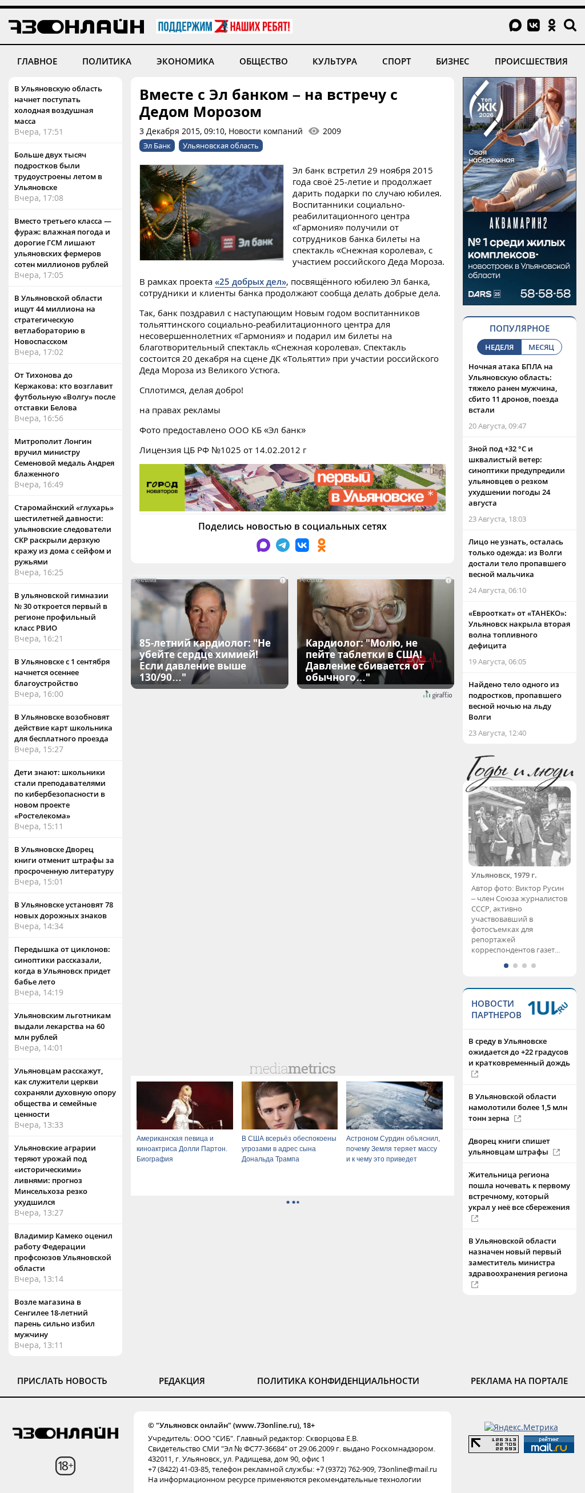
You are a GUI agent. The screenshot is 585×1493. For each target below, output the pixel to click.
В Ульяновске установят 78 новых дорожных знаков (63, 910)
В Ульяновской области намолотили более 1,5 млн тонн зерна (517, 1118)
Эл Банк (157, 145)
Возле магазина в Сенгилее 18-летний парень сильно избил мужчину (54, 1318)
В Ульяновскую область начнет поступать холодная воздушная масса (58, 104)
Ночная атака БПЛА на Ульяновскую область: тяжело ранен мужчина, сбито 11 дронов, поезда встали (513, 388)
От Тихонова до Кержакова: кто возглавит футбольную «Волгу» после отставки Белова (64, 391)
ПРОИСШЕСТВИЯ (531, 61)
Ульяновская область (221, 145)
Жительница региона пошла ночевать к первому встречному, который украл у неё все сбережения (519, 1201)
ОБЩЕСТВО (263, 61)
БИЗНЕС (453, 61)
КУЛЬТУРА (334, 61)
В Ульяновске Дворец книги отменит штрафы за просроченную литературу (64, 860)
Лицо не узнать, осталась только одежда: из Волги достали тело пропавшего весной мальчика (517, 557)
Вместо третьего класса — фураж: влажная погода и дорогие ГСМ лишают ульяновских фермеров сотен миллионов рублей (62, 242)
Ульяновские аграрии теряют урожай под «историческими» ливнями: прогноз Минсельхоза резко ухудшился (55, 1175)
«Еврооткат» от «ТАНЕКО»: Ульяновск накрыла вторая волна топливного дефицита (519, 629)
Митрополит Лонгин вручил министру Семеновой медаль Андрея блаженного (64, 457)
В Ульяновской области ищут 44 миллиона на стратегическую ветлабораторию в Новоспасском (58, 319)
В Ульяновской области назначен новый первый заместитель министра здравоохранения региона (518, 1267)
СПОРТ (396, 61)
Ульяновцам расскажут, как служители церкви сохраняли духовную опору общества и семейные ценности (65, 1092)
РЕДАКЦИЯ (182, 1380)
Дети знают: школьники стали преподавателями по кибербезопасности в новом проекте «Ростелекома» (60, 794)
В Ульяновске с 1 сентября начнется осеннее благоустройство (62, 672)
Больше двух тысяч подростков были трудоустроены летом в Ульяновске (58, 171)
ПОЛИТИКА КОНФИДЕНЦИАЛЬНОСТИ (338, 1380)
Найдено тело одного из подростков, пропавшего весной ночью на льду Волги (515, 700)
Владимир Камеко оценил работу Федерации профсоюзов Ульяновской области (63, 1251)
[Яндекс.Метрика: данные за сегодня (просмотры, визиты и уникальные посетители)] (521, 1427)
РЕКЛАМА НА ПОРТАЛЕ (519, 1380)
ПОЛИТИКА (106, 61)
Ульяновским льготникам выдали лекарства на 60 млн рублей (62, 1026)
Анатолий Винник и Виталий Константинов (515, 880)
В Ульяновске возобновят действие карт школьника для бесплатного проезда (63, 728)
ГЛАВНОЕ (37, 61)
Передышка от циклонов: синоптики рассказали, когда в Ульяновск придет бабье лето (62, 965)
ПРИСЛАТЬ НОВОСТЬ (62, 1380)
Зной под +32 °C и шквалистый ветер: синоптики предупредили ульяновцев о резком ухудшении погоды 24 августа (516, 475)
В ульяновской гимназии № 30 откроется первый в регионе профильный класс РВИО (61, 611)
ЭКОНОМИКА (185, 61)
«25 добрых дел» (250, 281)
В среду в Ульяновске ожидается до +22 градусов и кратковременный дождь (519, 1063)
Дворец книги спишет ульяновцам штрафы (509, 1157)
